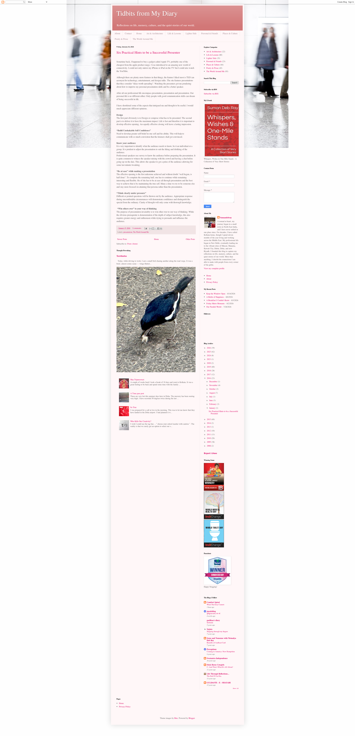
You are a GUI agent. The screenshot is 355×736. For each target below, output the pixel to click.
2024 (209, 355)
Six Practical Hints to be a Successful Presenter (148, 52)
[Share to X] (155, 228)
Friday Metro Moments (215, 303)
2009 (209, 442)
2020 (209, 363)
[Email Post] (145, 228)
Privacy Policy (212, 282)
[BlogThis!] (153, 228)
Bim (176, 718)
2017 (209, 374)
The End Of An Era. (214, 676)
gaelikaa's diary (213, 620)
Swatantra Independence (217, 658)
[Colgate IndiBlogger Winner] (214, 490)
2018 (209, 370)
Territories (121, 256)
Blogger (192, 718)
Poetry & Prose (121, 38)
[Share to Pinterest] (161, 228)
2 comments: (137, 228)
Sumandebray (226, 217)
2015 (209, 419)
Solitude (210, 622)
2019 (209, 366)
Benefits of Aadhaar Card (216, 642)
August (212, 392)
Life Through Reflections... (218, 673)
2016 (209, 378)
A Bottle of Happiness (215, 297)
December (213, 381)
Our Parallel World (213, 306)
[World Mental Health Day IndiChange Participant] (214, 518)
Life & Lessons (174, 33)
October (212, 389)
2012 (209, 430)
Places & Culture (230, 33)
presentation (127, 232)
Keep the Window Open (215, 293)
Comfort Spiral (213, 602)
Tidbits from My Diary (147, 13)
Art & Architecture (154, 33)
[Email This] (150, 228)
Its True (133, 407)
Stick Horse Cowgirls (215, 664)
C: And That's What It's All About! (220, 667)
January (212, 408)
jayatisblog (211, 611)
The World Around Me (143, 38)
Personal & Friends (209, 33)
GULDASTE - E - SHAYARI (219, 682)
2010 (209, 438)
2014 (209, 423)
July (211, 396)
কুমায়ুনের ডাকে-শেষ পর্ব (213, 613)
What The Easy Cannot (215, 604)
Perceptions (211, 649)
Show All (236, 688)
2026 (209, 347)
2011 (209, 434)
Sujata (209, 629)
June (211, 400)
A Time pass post (137, 393)
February (213, 404)
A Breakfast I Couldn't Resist (217, 300)
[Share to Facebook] (158, 228)
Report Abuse (210, 453)
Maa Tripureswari (137, 379)
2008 (209, 445)
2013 (209, 426)
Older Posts (190, 239)
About (117, 33)
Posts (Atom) (132, 243)
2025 (209, 351)
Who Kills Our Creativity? (140, 421)
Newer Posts (122, 239)
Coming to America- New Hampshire (221, 651)
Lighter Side (191, 33)
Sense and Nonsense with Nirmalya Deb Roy (221, 639)
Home (139, 33)
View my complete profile (214, 268)
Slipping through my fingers (217, 631)
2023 (209, 359)
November (213, 385)
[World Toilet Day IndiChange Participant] (214, 546)
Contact (128, 33)
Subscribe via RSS (211, 93)
